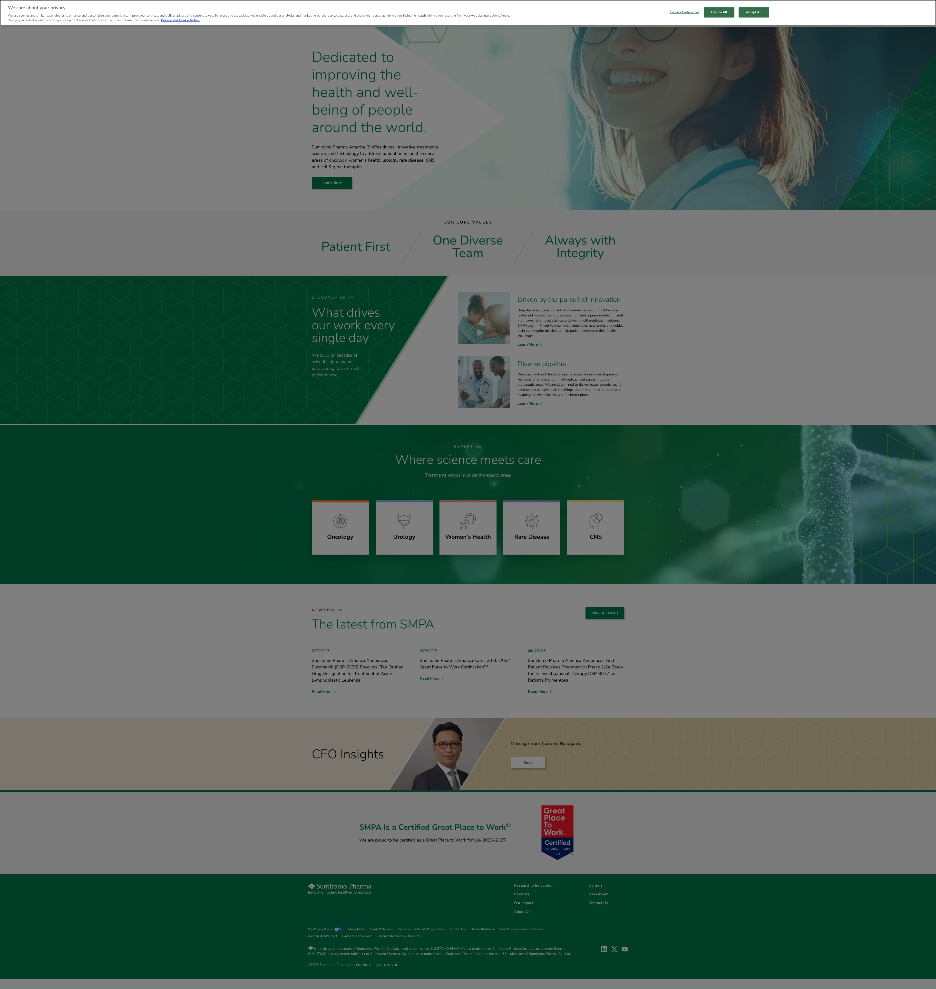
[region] (468, 12)
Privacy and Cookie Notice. (180, 20)
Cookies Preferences (684, 12)
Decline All (719, 12)
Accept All (753, 12)
